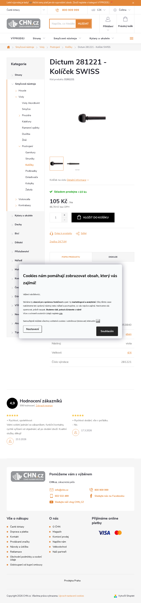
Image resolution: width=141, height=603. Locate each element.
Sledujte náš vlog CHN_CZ (69, 502)
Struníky (29, 158)
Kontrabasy (25, 205)
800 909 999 (101, 490)
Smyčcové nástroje (25, 84)
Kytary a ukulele (23, 215)
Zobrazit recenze (44, 405)
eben (129, 334)
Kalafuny (26, 121)
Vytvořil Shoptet (126, 595)
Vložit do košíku (96, 217)
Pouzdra (26, 115)
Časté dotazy (13, 10)
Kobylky (29, 183)
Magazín (57, 531)
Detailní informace (76, 180)
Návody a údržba (19, 546)
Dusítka (26, 134)
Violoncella (24, 199)
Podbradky (31, 171)
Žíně (24, 140)
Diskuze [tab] (113, 257)
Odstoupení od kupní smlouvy (26, 564)
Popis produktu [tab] (71, 257)
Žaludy (28, 189)
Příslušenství (22, 251)
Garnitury (30, 152)
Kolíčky (29, 165)
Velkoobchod (60, 546)
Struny (18, 75)
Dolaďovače (31, 177)
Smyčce (26, 109)
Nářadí (18, 260)
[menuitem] (18, 38)
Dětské (19, 242)
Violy (21, 96)
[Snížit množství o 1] (64, 220)
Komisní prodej (61, 536)
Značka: (58, 241)
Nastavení (32, 329)
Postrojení (27, 146)
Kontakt (14, 536)
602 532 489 (62, 496)
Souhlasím (107, 331)
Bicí (17, 233)
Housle (22, 90)
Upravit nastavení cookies (71, 595)
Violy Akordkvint (31, 103)
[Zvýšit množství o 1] (64, 215)
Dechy (18, 224)
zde (60, 313)
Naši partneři (59, 551)
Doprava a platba (19, 531)
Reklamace (16, 551)
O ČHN (56, 526)
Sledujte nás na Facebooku (109, 496)
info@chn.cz (61, 490)
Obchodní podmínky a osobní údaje (26, 558)
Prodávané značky (20, 541)
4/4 (129, 353)
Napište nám (59, 541)
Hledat (83, 24)
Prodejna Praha (72, 580)
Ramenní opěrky (30, 127)
